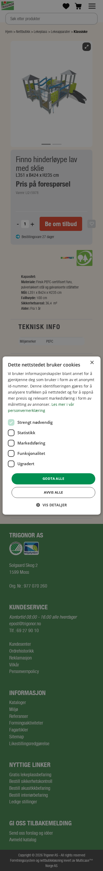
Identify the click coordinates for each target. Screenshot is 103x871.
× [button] (92, 363)
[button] (51, 505)
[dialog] (52, 435)
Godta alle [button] (53, 478)
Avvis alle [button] (53, 492)
